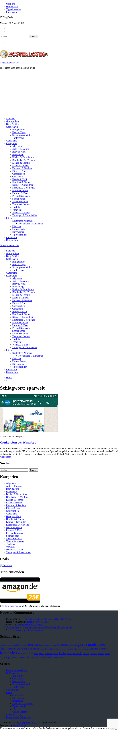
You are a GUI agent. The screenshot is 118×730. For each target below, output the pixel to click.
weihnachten (58, 657)
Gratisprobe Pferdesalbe (37, 621)
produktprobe (81, 653)
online (41, 653)
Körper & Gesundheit (22, 185)
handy (41, 649)
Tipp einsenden (13, 9)
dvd (49, 645)
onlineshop (49, 654)
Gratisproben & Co (9, 62)
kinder (95, 649)
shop (17, 657)
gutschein (22, 648)
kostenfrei (102, 649)
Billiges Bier (18, 129)
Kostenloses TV (14, 714)
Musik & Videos (20, 190)
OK (112, 728)
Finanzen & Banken (22, 168)
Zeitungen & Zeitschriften (24, 215)
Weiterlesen (5, 456)
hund (53, 649)
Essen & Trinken (20, 165)
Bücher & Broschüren (23, 157)
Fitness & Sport (19, 171)
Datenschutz (12, 240)
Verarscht (16, 209)
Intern (9, 218)
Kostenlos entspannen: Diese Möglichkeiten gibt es (47, 627)
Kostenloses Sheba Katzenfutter (30, 630)
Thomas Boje (12, 627)
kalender (70, 649)
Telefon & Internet (21, 204)
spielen (44, 657)
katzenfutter (83, 649)
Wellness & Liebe (21, 212)
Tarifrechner (18, 138)
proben (70, 653)
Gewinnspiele (13, 689)
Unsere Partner (19, 229)
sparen (37, 657)
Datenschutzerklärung (16, 670)
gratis (82, 644)
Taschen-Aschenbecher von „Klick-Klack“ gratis (49, 619)
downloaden (43, 645)
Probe (62, 653)
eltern (54, 645)
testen (50, 657)
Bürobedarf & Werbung (23, 160)
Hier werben (12, 6)
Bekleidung (18, 154)
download (32, 644)
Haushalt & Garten (21, 182)
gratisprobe (97, 644)
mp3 (36, 653)
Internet (58, 649)
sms (31, 657)
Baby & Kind (12, 124)
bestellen (15, 645)
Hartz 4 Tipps (19, 132)
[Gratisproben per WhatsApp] (29, 431)
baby (9, 645)
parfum (55, 654)
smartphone (24, 657)
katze (75, 649)
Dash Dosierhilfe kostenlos (29, 624)
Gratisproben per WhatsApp (18, 442)
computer (23, 645)
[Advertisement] (59, 93)
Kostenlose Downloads (23, 187)
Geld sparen (12, 127)
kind (90, 649)
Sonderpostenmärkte (22, 135)
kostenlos (8, 652)
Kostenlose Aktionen (22, 221)
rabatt (107, 654)
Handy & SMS (19, 179)
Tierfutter (16, 207)
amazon (3, 645)
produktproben (97, 653)
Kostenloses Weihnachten (30, 223)
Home (9, 377)
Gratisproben (12, 121)
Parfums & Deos (20, 193)
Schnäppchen (18, 198)
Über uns (10, 3)
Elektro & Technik (21, 162)
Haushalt (48, 649)
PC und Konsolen (21, 196)
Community (18, 695)
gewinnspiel (72, 645)
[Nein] (116, 729)
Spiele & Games (20, 201)
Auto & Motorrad (20, 149)
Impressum (11, 12)
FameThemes (19, 725)
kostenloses (25, 653)
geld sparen (61, 645)
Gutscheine (11, 140)
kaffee (64, 649)
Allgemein (17, 146)
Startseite (10, 118)
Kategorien (11, 143)
